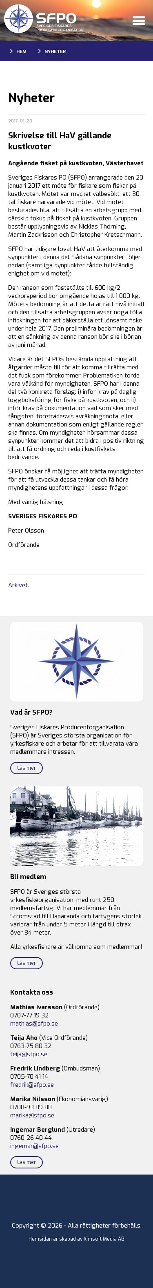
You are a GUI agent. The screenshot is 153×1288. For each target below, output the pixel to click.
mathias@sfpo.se (34, 1023)
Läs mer (26, 768)
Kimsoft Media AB (104, 1239)
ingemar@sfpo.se (34, 1146)
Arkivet (18, 585)
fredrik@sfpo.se (32, 1085)
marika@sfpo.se (32, 1115)
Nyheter (55, 52)
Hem (21, 52)
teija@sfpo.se (28, 1054)
